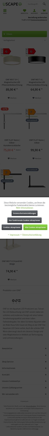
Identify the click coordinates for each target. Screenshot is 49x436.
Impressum (14, 235)
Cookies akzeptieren (11, 227)
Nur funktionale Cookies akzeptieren (24, 220)
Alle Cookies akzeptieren (35, 227)
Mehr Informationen (24, 208)
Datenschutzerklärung (32, 235)
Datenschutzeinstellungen (24, 213)
